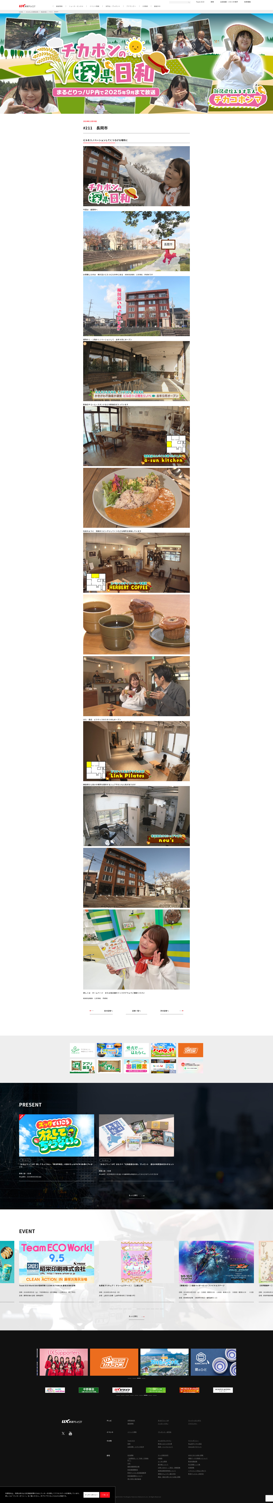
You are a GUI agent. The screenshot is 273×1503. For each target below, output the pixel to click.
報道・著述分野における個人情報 (169, 1477)
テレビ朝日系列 (163, 1455)
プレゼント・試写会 (164, 1432)
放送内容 (44, 12)
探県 (212, 2)
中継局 (160, 1458)
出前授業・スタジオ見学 (229, 2)
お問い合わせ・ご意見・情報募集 (169, 1468)
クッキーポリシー (91, 1495)
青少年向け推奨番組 (134, 1479)
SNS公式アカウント (195, 1447)
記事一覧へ (136, 1010)
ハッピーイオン (163, 1424)
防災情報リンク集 (194, 1465)
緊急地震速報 (192, 1461)
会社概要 (131, 1455)
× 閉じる (105, 1495)
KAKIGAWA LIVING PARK (95, 998)
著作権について (163, 1465)
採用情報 (247, 2)
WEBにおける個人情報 (195, 1455)
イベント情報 (94, 6)
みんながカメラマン (164, 1441)
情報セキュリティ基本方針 (167, 1474)
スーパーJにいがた (194, 1420)
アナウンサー (131, 6)
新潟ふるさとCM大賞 (165, 1444)
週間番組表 (131, 1420)
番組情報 (59, 6)
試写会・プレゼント (113, 6)
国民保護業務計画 (133, 1467)
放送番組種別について (135, 1476)
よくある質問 (162, 1461)
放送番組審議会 (133, 1470)
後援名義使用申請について (167, 1471)
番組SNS (157, 6)
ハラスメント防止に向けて (197, 1471)
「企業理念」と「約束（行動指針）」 (138, 1459)
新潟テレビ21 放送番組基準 (137, 1473)
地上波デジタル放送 (195, 1444)
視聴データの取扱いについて (198, 1458)
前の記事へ (108, 1010)
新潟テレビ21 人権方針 (196, 1474)
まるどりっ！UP (163, 1420)
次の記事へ (164, 1010)
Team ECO (200, 2)
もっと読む (133, 1195)
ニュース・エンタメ (76, 6)
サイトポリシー (193, 1441)
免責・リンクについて (165, 1447)
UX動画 (145, 6)
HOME (21, 12)
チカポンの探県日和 (32, 12)
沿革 (129, 1463)
